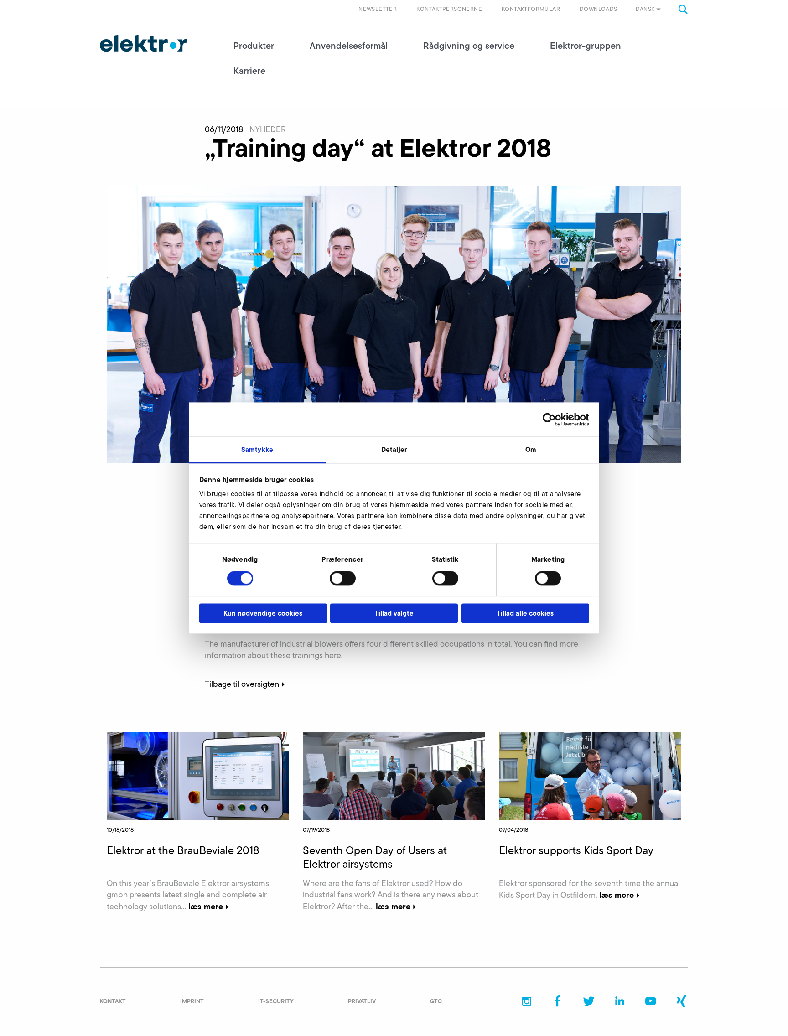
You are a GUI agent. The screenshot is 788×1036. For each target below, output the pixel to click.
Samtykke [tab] (257, 449)
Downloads (598, 9)
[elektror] (143, 43)
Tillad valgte (394, 613)
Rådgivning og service (468, 45)
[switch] (343, 578)
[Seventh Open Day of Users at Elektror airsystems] (394, 775)
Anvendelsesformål (349, 45)
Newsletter (377, 9)
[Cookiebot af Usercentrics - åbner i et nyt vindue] (549, 419)
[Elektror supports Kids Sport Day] (590, 775)
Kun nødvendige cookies (262, 613)
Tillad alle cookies (525, 613)
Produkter (253, 45)
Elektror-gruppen (585, 45)
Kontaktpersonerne (449, 9)
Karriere (249, 71)
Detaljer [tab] (394, 449)
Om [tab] (530, 449)
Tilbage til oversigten (242, 684)
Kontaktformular (531, 9)
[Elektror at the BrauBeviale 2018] (198, 775)
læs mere (205, 906)
